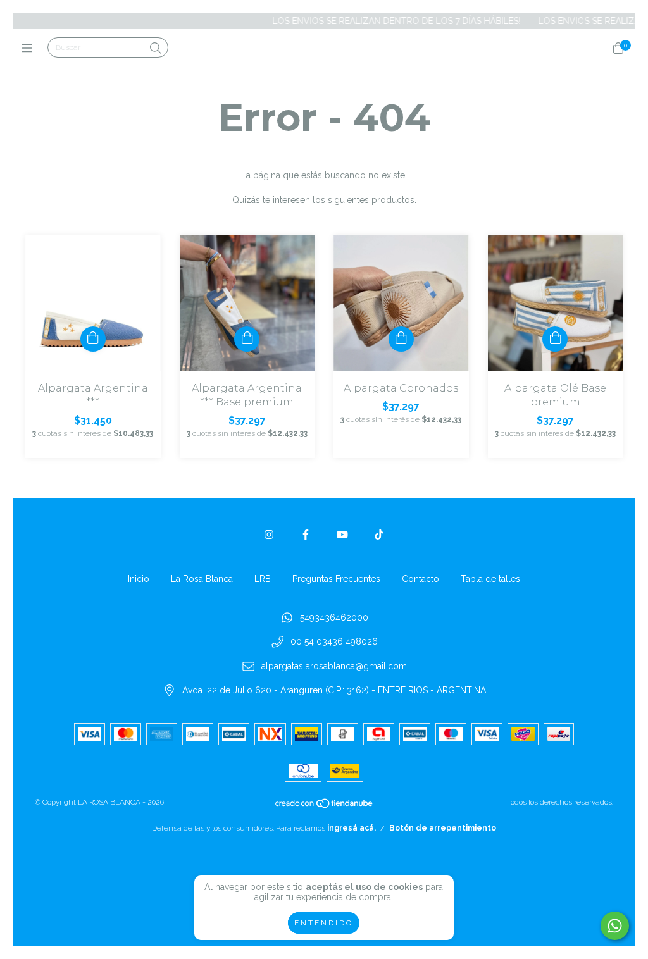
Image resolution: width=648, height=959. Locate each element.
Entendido (323, 923)
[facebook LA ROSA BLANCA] (306, 535)
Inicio (138, 579)
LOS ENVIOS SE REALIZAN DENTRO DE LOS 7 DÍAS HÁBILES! (380, 21)
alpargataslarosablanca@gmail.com (334, 666)
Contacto (420, 579)
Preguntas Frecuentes (336, 579)
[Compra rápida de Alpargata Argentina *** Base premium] (246, 339)
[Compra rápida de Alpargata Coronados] (401, 339)
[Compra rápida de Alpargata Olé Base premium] (555, 339)
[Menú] (30, 48)
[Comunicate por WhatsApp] (615, 926)
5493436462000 (334, 617)
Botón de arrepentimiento (442, 828)
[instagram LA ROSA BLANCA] (269, 535)
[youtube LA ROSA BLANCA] (342, 535)
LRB (262, 579)
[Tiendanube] (324, 806)
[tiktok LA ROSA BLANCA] (379, 535)
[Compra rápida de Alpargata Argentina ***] (93, 339)
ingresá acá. (351, 828)
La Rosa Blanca (202, 579)
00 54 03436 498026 (334, 642)
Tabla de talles (490, 579)
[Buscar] (155, 48)
